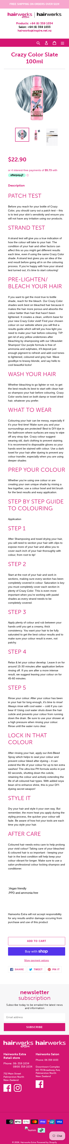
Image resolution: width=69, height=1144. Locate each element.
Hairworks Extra (28, 1142)
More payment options (36, 960)
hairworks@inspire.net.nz (35, 30)
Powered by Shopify (47, 1142)
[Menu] (62, 43)
